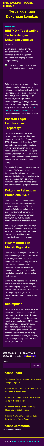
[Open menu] (39, 4)
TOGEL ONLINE (10, 26)
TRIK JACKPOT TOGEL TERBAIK (26, 442)
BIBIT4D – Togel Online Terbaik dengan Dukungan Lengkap (21, 35)
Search (6, 362)
